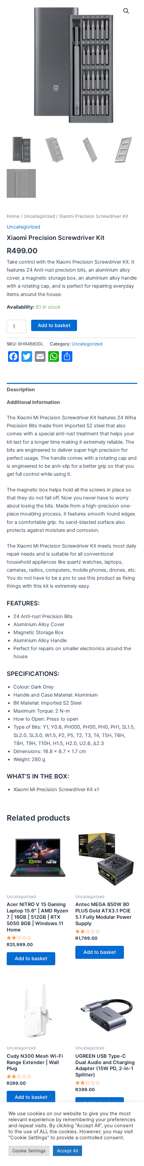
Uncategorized (39, 216)
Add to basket (54, 325)
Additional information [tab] (33, 402)
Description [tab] (21, 390)
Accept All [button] (67, 1150)
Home (13, 216)
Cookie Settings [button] (29, 1150)
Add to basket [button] (31, 959)
